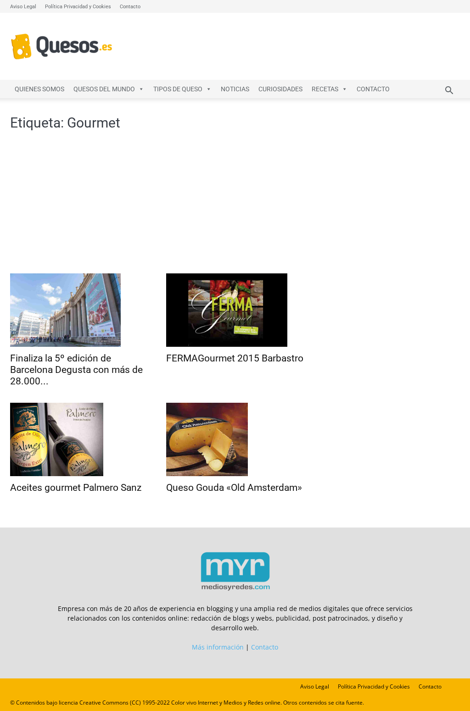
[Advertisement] (157, 204)
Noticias (235, 89)
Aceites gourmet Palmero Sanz (75, 487)
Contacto (130, 7)
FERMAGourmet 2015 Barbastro (234, 358)
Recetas (325, 89)
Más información (218, 647)
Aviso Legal (23, 7)
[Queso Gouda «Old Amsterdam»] (235, 439)
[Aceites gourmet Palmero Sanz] (79, 439)
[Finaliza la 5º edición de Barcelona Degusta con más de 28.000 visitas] (79, 310)
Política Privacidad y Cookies (78, 7)
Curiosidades (280, 89)
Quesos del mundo (104, 89)
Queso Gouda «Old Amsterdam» (234, 487)
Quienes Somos (39, 89)
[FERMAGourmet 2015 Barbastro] (235, 310)
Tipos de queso (177, 89)
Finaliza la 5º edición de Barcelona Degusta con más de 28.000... (76, 370)
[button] (449, 91)
